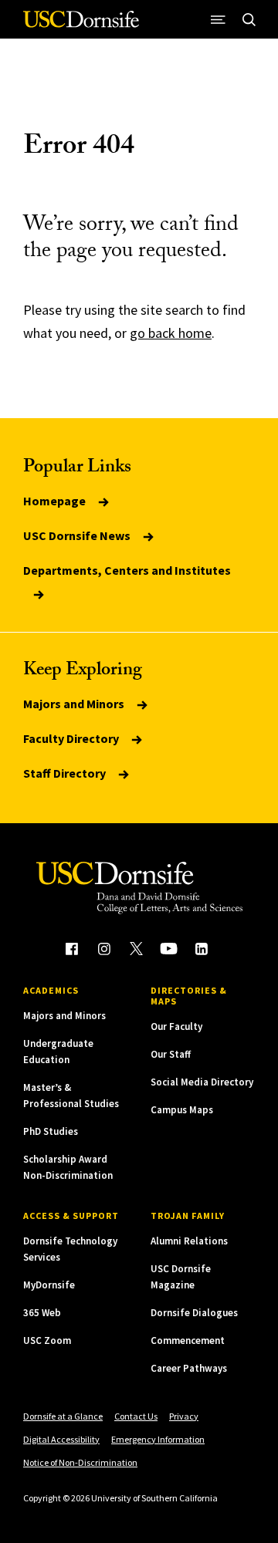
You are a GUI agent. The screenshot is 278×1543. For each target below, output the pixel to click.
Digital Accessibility (61, 1439)
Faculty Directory (72, 738)
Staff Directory (65, 773)
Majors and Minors (75, 703)
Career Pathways (189, 1368)
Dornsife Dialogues (194, 1312)
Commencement (188, 1340)
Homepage (55, 500)
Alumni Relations (189, 1241)
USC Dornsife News (78, 535)
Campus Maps (182, 1109)
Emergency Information (158, 1439)
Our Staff (171, 1054)
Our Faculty (176, 1026)
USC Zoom (47, 1340)
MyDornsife (49, 1284)
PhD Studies (50, 1131)
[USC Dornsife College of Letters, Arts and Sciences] (81, 25)
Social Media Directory (202, 1082)
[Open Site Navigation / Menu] (217, 19)
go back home (171, 333)
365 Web (42, 1312)
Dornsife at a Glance (63, 1416)
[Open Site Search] (248, 19)
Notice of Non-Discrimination (80, 1462)
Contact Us (136, 1416)
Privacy (183, 1416)
